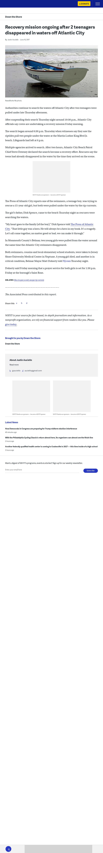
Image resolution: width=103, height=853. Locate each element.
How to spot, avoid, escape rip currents (29, 280)
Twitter (21, 303)
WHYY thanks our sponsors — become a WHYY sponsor (49, 195)
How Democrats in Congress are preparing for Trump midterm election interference (41, 428)
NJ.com (67, 261)
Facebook (16, 303)
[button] (8, 849)
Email (26, 303)
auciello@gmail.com (33, 370)
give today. (11, 324)
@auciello (16, 370)
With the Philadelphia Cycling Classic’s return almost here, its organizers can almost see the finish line (49, 437)
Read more (14, 364)
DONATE (85, 3)
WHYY (9, 4)
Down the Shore (13, 16)
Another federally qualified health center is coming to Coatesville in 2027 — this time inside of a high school (51, 446)
